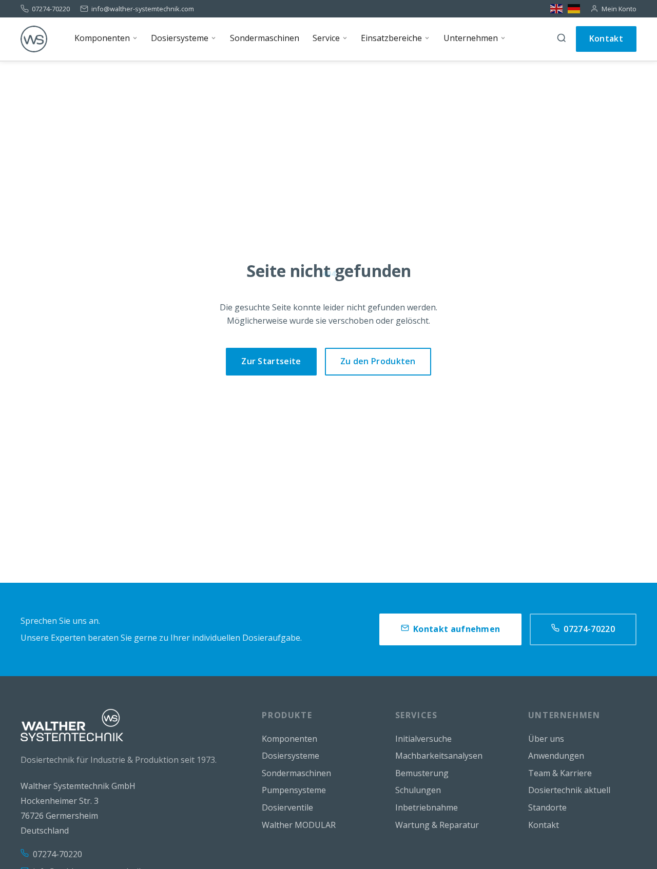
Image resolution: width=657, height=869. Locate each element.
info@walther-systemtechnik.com (142, 9)
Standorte (547, 807)
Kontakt (606, 38)
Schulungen (418, 790)
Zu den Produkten (378, 361)
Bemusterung (422, 773)
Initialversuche (423, 738)
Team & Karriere (560, 773)
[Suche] (561, 39)
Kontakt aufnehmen (456, 629)
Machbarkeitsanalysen (438, 755)
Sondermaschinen (296, 773)
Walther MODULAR (299, 825)
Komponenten (289, 738)
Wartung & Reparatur (437, 825)
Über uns (546, 738)
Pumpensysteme (294, 790)
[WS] (34, 39)
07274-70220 (51, 9)
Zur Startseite (271, 361)
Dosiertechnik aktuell (569, 790)
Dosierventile (287, 807)
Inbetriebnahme (426, 807)
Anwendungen (556, 755)
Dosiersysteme (290, 755)
